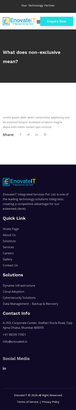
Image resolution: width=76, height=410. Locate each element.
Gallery (7, 259)
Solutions (9, 241)
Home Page (11, 229)
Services (8, 247)
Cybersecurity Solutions (19, 298)
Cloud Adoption (13, 292)
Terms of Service (28, 402)
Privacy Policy (50, 402)
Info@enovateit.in (15, 342)
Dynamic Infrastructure (19, 286)
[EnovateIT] (19, 21)
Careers (8, 253)
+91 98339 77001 (14, 335)
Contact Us (10, 265)
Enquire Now (56, 21)
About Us (9, 235)
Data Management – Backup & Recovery (30, 304)
